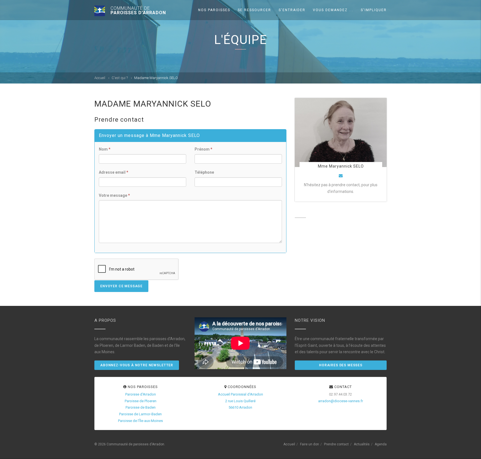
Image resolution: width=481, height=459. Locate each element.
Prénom (203, 149)
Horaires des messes (340, 365)
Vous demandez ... (333, 10)
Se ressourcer (254, 10)
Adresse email (113, 172)
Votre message (114, 195)
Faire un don (309, 444)
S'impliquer (374, 10)
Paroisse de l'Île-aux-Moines (140, 421)
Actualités (362, 444)
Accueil (99, 78)
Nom (105, 149)
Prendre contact (336, 444)
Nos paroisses (214, 10)
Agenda (381, 444)
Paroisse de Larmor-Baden (140, 414)
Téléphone (204, 172)
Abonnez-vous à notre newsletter (136, 365)
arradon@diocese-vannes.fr (340, 401)
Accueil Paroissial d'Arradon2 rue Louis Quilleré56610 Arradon (240, 401)
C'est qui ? (120, 78)
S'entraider (292, 10)
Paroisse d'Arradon (140, 394)
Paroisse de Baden (141, 407)
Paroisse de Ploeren (140, 401)
